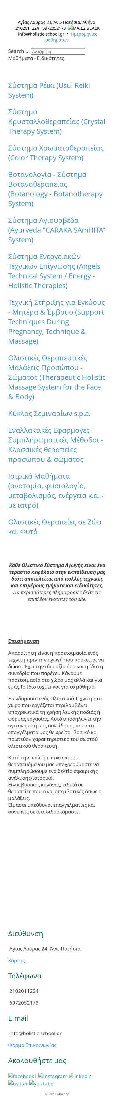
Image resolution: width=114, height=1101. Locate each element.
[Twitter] (18, 1083)
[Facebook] (22, 1075)
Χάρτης (16, 960)
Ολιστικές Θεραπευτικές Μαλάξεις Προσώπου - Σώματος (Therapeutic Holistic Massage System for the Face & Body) (57, 377)
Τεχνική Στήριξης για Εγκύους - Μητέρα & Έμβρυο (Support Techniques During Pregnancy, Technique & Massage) (56, 321)
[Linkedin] (80, 1075)
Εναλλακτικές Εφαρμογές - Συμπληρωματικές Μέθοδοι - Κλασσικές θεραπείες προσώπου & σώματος (55, 444)
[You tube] (41, 1083)
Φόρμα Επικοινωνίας (32, 1045)
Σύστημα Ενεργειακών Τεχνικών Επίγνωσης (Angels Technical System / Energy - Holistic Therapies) (54, 270)
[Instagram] (53, 1075)
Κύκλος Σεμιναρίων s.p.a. (49, 413)
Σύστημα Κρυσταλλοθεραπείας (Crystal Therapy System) (56, 121)
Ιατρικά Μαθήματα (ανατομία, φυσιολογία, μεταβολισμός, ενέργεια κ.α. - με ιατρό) (56, 490)
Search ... (19, 51)
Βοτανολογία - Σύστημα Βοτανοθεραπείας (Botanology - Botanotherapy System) (55, 188)
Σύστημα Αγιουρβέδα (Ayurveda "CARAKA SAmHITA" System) (57, 229)
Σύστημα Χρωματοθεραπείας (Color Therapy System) (56, 152)
